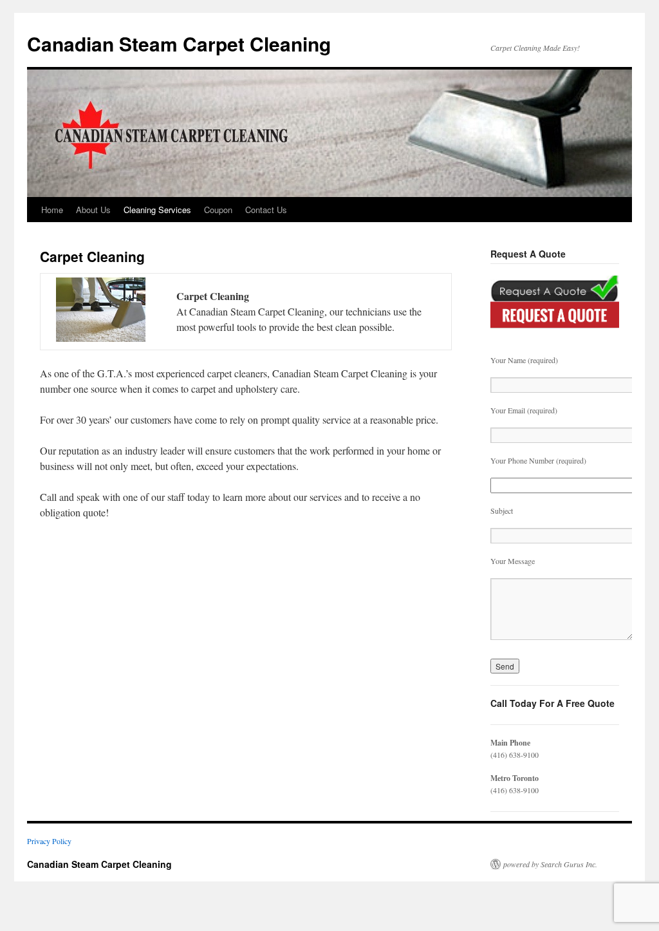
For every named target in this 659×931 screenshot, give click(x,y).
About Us (93, 209)
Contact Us (266, 209)
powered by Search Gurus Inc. (550, 864)
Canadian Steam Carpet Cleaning (179, 43)
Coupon (218, 209)
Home (52, 209)
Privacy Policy (49, 841)
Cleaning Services (157, 209)
